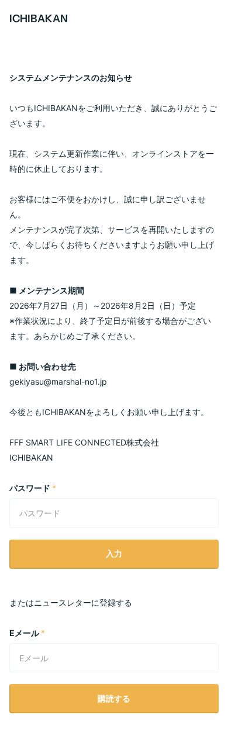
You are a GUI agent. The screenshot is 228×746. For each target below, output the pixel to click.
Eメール (27, 633)
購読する (114, 698)
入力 (114, 553)
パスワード (32, 488)
